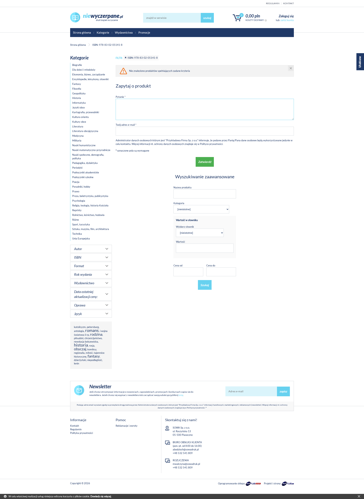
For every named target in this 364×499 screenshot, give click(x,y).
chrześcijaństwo (93, 338)
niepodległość (94, 360)
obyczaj (80, 349)
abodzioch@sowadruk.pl (186, 449)
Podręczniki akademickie (85, 172)
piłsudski (78, 338)
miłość (89, 352)
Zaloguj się (286, 16)
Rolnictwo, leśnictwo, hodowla (88, 214)
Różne (75, 219)
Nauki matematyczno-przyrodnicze (91, 150)
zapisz (283, 391)
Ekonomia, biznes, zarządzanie (88, 74)
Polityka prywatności (81, 432)
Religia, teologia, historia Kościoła (90, 205)
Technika (77, 233)
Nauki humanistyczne (84, 145)
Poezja (75, 181)
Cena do (210, 265)
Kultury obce (79, 121)
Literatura (77, 126)
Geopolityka (79, 93)
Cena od (177, 265)
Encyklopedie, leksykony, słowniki (90, 79)
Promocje (144, 32)
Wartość (180, 241)
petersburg (93, 326)
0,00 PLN (253, 15)
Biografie (77, 64)
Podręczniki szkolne (82, 177)
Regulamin (272, 3)
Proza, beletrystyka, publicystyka (90, 195)
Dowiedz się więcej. (100, 496)
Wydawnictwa (124, 32)
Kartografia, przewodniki (85, 112)
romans (92, 330)
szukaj (207, 18)
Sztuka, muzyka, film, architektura (90, 229)
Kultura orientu (80, 116)
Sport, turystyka (81, 224)
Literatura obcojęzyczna (85, 131)
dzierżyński (80, 360)
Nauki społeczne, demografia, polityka (88, 156)
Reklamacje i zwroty (126, 425)
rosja (91, 345)
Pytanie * (121, 96)
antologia (79, 330)
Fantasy (76, 83)
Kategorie (103, 32)
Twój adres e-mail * (126, 124)
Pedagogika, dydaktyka (85, 162)
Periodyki (77, 167)
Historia (76, 97)
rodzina (96, 334)
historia (81, 344)
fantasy (94, 356)
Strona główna (82, 32)
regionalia (79, 352)
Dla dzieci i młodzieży (83, 69)
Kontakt (288, 3)
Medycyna (78, 135)
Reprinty (77, 210)
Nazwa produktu (182, 187)
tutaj (181, 395)
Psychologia (78, 200)
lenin (76, 363)
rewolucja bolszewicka (86, 341)
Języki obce (78, 107)
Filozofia (76, 88)
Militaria (76, 140)
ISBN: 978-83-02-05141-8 (143, 57)
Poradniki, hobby (81, 186)
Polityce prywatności (211, 143)
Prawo (75, 191)
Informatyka (79, 102)
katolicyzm (80, 326)
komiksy (91, 349)
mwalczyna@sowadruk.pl (186, 463)
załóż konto (287, 20)
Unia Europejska (81, 238)
